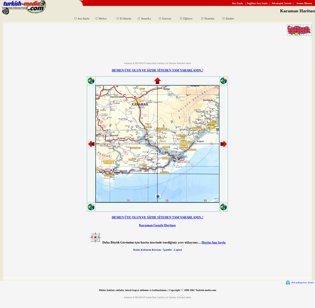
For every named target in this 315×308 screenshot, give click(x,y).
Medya (103, 18)
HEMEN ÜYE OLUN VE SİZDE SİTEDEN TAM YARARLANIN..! (157, 70)
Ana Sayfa (83, 18)
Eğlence (187, 18)
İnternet (166, 18)
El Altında (125, 18)
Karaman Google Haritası (157, 225)
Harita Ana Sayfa (214, 242)
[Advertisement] (157, 51)
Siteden (230, 18)
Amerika (146, 18)
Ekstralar (210, 18)
